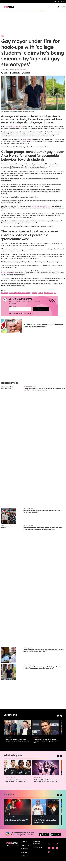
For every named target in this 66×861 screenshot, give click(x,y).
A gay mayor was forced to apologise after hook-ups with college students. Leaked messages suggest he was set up (43, 667)
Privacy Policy (29, 313)
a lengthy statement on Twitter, (40, 206)
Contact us (24, 849)
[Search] (58, 7)
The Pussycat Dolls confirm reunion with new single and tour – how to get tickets (45, 780)
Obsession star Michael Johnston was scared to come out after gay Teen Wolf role (45, 741)
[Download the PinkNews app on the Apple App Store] (44, 834)
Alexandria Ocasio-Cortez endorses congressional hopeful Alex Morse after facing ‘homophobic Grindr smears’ (44, 650)
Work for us (24, 856)
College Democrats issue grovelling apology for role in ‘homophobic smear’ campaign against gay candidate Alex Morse (43, 528)
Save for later (16, 72)
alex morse (4, 292)
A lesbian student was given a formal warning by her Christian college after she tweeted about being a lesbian (44, 389)
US (3, 36)
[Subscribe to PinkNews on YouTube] (49, 848)
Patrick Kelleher (21, 69)
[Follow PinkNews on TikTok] (57, 845)
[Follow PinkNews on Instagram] (53, 848)
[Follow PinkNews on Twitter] (49, 845)
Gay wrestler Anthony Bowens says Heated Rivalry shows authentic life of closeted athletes (45, 820)
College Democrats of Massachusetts (19, 292)
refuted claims (6, 273)
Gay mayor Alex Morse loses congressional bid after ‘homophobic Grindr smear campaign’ (43, 511)
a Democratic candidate (14, 126)
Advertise (24, 852)
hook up (40, 292)
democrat (34, 292)
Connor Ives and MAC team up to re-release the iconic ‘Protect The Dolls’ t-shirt (16, 781)
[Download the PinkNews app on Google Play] (56, 834)
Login (55, 1)
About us (24, 841)
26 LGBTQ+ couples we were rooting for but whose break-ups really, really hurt (43, 325)
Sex (55, 292)
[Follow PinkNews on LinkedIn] (49, 852)
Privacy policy (37, 847)
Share (5, 72)
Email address (15, 306)
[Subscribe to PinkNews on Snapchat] (57, 848)
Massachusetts (48, 292)
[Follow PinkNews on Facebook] (53, 845)
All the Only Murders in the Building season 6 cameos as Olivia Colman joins (17, 740)
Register (62, 1)
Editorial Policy (26, 845)
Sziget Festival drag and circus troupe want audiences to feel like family (16, 819)
